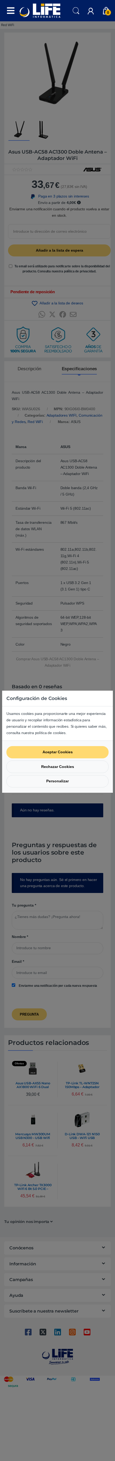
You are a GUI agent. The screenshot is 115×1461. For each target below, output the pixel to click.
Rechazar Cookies (57, 766)
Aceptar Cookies (58, 752)
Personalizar (57, 781)
